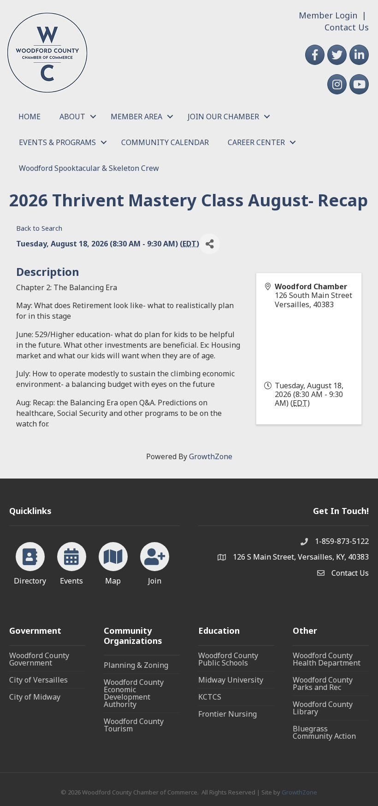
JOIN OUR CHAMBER (223, 116)
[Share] (209, 244)
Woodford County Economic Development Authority (134, 693)
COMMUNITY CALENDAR (165, 142)
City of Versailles (38, 680)
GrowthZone (210, 456)
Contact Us (347, 27)
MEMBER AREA (136, 116)
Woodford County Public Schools (228, 659)
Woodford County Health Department (326, 659)
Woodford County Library (323, 708)
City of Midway (34, 697)
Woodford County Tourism (134, 725)
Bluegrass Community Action (324, 732)
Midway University (230, 680)
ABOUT (72, 116)
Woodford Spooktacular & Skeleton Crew (89, 168)
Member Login (328, 15)
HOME (29, 116)
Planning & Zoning (136, 665)
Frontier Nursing (227, 714)
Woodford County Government (39, 659)
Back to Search (39, 228)
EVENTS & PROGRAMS (57, 142)
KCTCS (209, 697)
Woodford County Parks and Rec (323, 683)
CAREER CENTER (256, 142)
